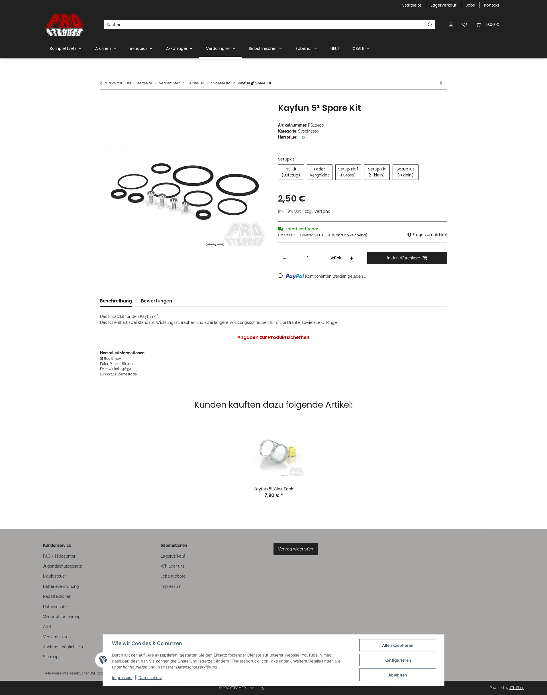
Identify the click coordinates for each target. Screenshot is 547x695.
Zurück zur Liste (118, 83)
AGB (47, 626)
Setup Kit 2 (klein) (379, 172)
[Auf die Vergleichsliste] (242, 113)
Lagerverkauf (444, 5)
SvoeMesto (308, 131)
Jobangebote (173, 576)
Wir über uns (173, 566)
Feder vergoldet (321, 172)
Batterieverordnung (61, 586)
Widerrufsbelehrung (62, 616)
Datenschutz (150, 677)
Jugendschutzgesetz (62, 566)
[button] (451, 24)
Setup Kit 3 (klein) (407, 172)
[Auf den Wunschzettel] (257, 113)
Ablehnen (397, 674)
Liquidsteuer (54, 576)
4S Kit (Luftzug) (292, 172)
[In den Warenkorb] (104, 100)
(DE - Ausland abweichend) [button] (343, 235)
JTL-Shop (516, 688)
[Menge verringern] (284, 258)
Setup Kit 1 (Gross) (349, 172)
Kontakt (491, 5)
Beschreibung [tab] (116, 301)
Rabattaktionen (57, 596)
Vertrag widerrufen (295, 549)
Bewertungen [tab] (156, 301)
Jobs (470, 5)
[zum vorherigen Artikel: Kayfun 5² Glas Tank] (441, 83)
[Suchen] (430, 25)
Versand (322, 211)
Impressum (122, 677)
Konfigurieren (397, 660)
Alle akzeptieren (397, 645)
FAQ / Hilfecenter (59, 556)
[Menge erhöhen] (351, 258)
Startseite (412, 5)
